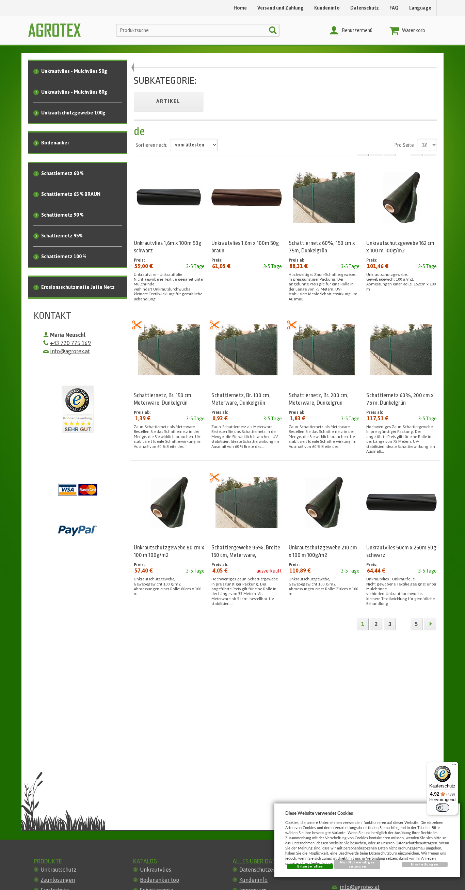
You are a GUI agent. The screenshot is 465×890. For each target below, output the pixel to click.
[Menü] (454, 766)
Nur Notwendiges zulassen (357, 864)
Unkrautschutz (58, 869)
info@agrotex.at (70, 351)
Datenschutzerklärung (266, 869)
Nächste (430, 624)
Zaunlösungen (58, 880)
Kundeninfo (253, 880)
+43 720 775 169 (70, 343)
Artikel (168, 101)
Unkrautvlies (155, 869)
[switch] (442, 807)
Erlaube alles (310, 866)
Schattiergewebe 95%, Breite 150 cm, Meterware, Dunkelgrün (245, 555)
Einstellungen (425, 864)
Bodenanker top (159, 880)
